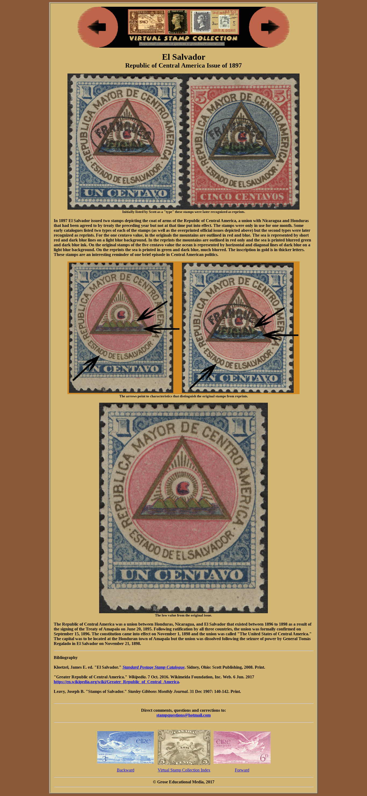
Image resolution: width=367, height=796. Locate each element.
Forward (242, 770)
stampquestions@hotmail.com (183, 715)
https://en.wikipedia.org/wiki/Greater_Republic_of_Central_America (116, 681)
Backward (125, 770)
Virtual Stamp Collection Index (184, 770)
